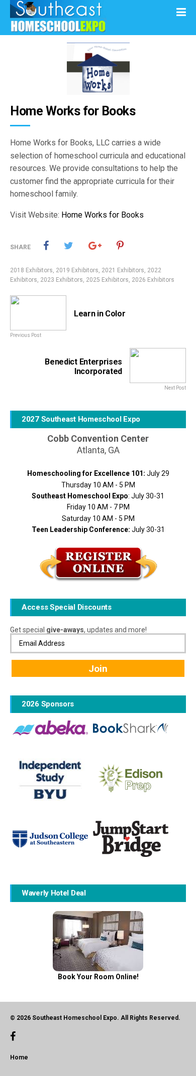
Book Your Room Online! (98, 977)
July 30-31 (98, 529)
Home (19, 1057)
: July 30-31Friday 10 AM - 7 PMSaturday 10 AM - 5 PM (98, 507)
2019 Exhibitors (77, 270)
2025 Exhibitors (107, 279)
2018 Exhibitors (31, 270)
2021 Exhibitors (123, 270)
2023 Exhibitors (61, 279)
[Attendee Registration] (98, 564)
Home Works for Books (102, 215)
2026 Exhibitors (153, 279)
